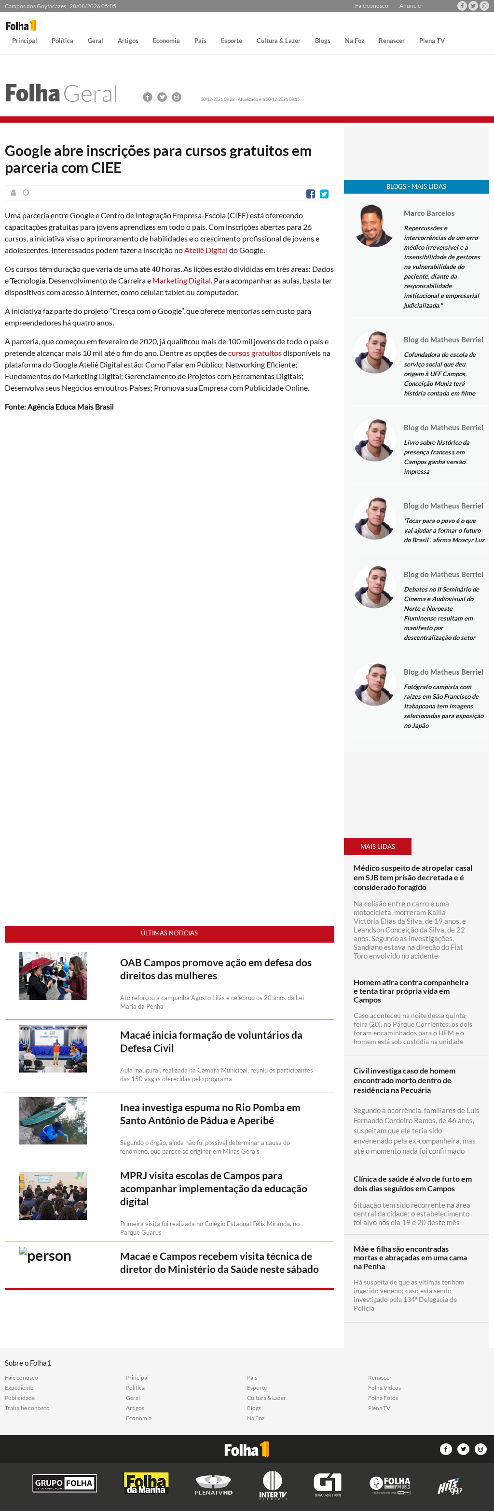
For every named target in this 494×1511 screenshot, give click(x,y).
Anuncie (410, 6)
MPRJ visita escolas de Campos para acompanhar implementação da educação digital (213, 1188)
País (200, 41)
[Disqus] (169, 547)
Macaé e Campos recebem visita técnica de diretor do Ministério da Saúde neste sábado (219, 1262)
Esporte (231, 41)
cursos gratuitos (255, 352)
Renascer (392, 41)
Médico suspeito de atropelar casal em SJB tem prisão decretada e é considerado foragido (413, 877)
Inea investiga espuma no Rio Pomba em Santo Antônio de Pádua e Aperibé (210, 1114)
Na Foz (354, 41)
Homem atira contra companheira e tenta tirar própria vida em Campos (411, 991)
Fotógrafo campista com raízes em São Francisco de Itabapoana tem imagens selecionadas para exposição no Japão (443, 706)
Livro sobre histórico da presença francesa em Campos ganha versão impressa (436, 456)
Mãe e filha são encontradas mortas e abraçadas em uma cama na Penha (410, 1257)
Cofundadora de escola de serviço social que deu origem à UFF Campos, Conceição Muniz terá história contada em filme (440, 374)
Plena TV (432, 41)
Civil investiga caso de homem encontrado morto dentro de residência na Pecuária (404, 1080)
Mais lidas (377, 846)
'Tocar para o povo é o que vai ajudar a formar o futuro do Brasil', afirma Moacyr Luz (444, 530)
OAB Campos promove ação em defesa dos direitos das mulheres (216, 969)
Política (62, 41)
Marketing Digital (181, 280)
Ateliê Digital (206, 249)
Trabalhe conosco (27, 1408)
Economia (166, 41)
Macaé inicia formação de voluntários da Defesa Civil (211, 1041)
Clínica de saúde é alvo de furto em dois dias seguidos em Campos (413, 1183)
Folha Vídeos (384, 1388)
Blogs (322, 41)
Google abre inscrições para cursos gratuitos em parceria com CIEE (158, 159)
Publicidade (20, 1398)
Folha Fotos (383, 1398)
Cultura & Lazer (279, 41)
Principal (24, 41)
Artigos (128, 41)
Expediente (19, 1388)
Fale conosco (371, 6)
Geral (95, 41)
